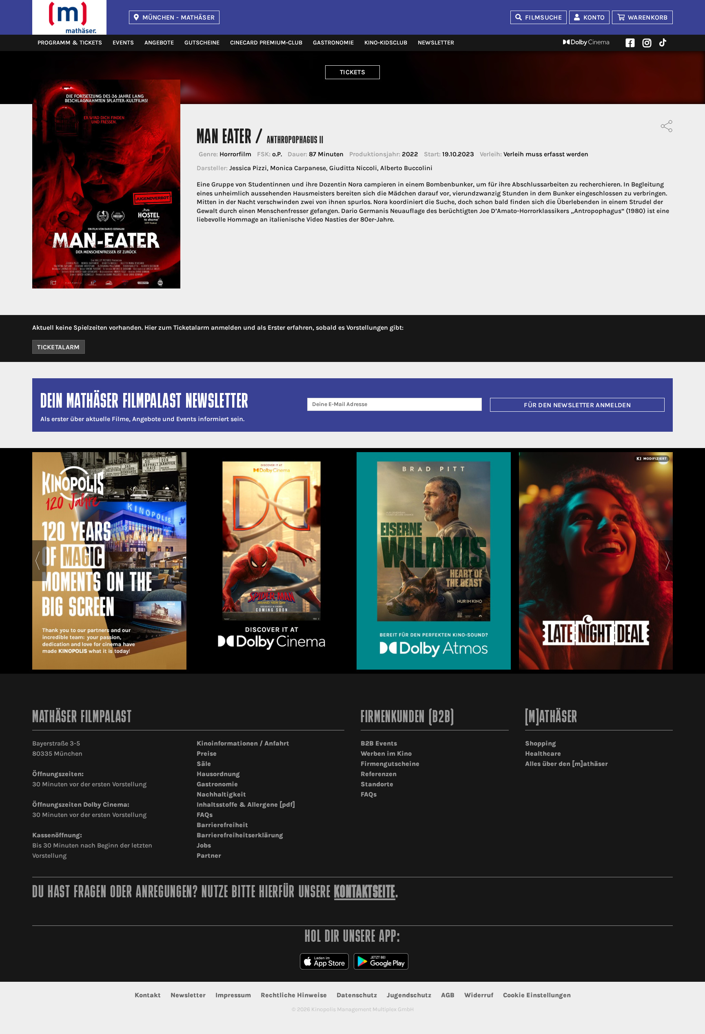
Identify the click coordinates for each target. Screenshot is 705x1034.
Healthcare (543, 753)
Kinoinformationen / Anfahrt (243, 743)
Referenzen (379, 774)
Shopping (540, 743)
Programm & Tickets (70, 42)
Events (123, 42)
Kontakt (148, 995)
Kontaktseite (364, 893)
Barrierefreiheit (222, 825)
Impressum (233, 995)
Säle (204, 764)
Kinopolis (69, 17)
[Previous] (37, 560)
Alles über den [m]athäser (566, 764)
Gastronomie (333, 42)
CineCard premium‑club (266, 42)
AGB (447, 995)
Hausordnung (218, 774)
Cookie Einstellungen (537, 995)
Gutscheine (201, 42)
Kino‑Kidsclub (385, 42)
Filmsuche (543, 17)
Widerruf (478, 995)
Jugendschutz (409, 995)
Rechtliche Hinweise (294, 995)
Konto (594, 17)
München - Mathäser (178, 17)
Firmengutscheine (390, 764)
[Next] (667, 560)
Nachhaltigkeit (221, 794)
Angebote (159, 42)
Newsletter (436, 42)
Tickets (352, 72)
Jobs (204, 845)
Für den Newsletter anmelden (577, 405)
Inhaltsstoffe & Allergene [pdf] (246, 804)
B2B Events (379, 743)
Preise (207, 753)
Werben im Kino (386, 753)
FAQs (205, 815)
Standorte (377, 784)
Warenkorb (648, 17)
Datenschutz (357, 995)
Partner (209, 855)
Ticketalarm (58, 347)
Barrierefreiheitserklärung (240, 835)
